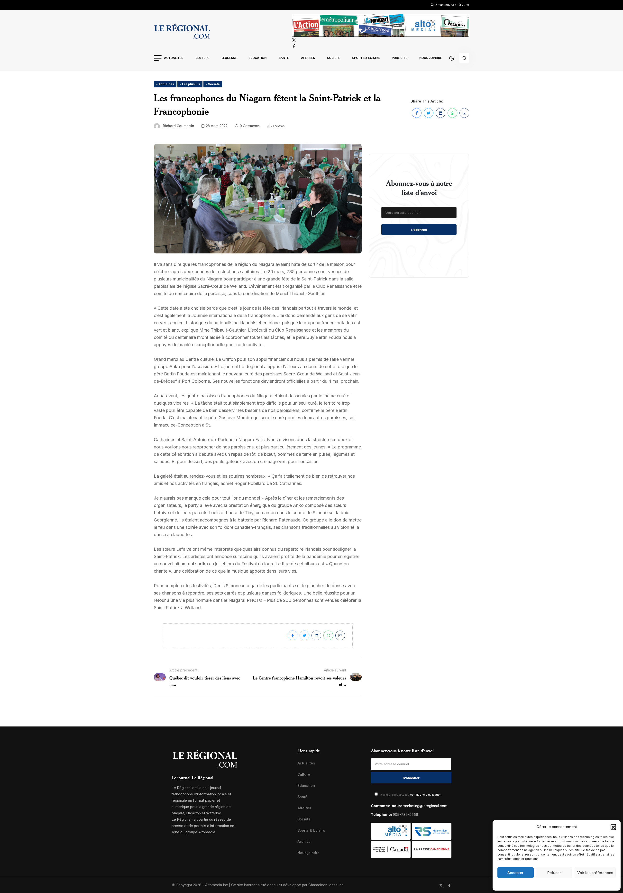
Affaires (308, 58)
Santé (284, 58)
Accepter (515, 872)
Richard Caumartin (178, 126)
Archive (304, 841)
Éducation (257, 58)
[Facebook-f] (449, 885)
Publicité (399, 58)
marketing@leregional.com (425, 805)
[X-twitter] (441, 885)
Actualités (173, 58)
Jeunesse (229, 58)
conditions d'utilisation (425, 794)
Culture (202, 58)
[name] (182, 31)
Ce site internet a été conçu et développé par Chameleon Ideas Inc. (288, 885)
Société (333, 58)
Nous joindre (430, 58)
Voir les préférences (595, 872)
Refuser (554, 872)
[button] (613, 826)
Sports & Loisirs (366, 58)
